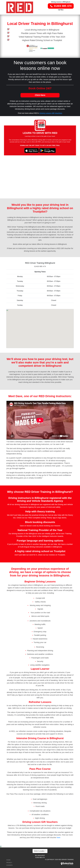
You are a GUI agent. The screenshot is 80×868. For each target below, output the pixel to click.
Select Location (39, 851)
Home (8, 860)
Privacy (9, 862)
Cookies (9, 865)
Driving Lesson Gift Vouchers (51, 113)
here (58, 837)
